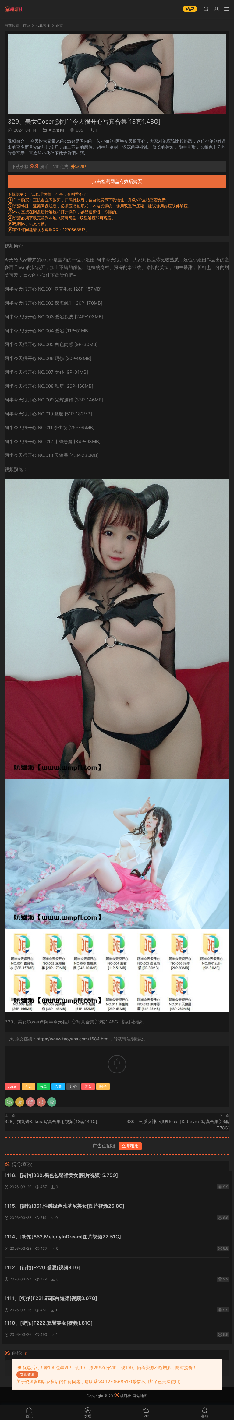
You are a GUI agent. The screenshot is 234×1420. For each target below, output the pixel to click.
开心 (73, 1086)
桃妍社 (125, 1396)
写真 (43, 1086)
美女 (88, 1086)
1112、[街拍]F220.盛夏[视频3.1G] (42, 1267)
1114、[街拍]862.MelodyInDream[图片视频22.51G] (63, 1237)
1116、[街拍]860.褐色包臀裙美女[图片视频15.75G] (61, 1175)
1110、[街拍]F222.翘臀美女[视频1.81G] (49, 1323)
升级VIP (78, 166)
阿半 (103, 1086)
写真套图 (56, 130)
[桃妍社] (14, 9)
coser (12, 1086)
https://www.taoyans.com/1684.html (73, 1038)
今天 (28, 1086)
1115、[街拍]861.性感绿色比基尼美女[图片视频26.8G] (64, 1206)
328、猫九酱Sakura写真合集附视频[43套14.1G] (51, 1121)
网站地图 (140, 1396)
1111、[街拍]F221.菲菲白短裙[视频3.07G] (51, 1298)
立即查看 (27, 1374)
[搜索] (206, 9)
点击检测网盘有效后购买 (117, 181)
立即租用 (130, 1145)
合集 (58, 1086)
